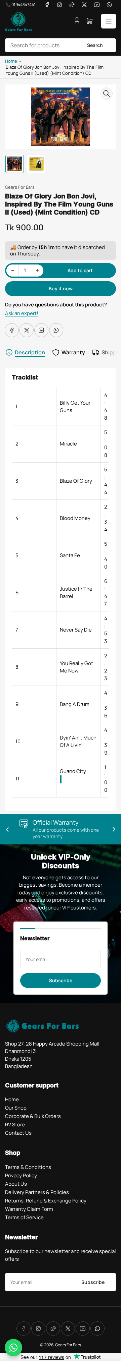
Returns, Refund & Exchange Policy (45, 1200)
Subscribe (60, 980)
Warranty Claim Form (29, 1208)
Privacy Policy (21, 1175)
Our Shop (16, 1107)
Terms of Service (24, 1217)
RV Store (15, 1124)
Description (30, 352)
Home (11, 61)
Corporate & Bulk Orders (33, 1116)
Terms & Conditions (28, 1167)
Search (95, 45)
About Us (16, 1183)
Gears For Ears (20, 187)
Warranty (73, 352)
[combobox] (60, 45)
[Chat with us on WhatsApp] (13, 1347)
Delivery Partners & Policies (37, 1192)
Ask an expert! (21, 313)
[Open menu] (108, 21)
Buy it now (61, 288)
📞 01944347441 (21, 4)
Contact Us (18, 1132)
